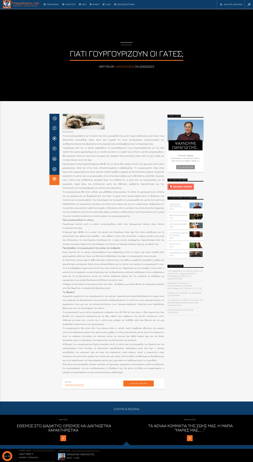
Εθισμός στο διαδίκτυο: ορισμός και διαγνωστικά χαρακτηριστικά (64, 428)
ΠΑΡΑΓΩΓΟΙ (70, 4)
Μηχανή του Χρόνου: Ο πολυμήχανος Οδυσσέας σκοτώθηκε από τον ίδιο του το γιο (184, 285)
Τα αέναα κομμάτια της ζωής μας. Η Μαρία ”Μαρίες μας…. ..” (190, 428)
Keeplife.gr (126, 45)
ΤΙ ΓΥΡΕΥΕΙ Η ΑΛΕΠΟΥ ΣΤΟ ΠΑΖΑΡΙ (178, 234)
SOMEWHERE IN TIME (178, 253)
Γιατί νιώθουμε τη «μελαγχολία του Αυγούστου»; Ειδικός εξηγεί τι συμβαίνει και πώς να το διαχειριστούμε (185, 275)
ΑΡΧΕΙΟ (96, 4)
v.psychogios (124, 66)
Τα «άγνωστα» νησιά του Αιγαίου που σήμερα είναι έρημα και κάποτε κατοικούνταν (185, 302)
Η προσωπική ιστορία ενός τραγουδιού (180, 311)
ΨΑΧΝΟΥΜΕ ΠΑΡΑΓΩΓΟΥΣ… (176, 205)
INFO (84, 4)
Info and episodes (185, 167)
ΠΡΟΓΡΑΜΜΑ (53, 4)
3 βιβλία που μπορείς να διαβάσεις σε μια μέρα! (184, 294)
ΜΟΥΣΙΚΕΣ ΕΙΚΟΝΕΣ (178, 224)
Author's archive (138, 383)
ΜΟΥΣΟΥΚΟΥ (175, 244)
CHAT (108, 4)
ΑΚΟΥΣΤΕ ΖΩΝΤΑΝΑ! (232, 4)
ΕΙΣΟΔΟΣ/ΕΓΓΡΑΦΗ (126, 4)
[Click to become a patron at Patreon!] (185, 187)
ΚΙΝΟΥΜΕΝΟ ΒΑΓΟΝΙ (178, 215)
